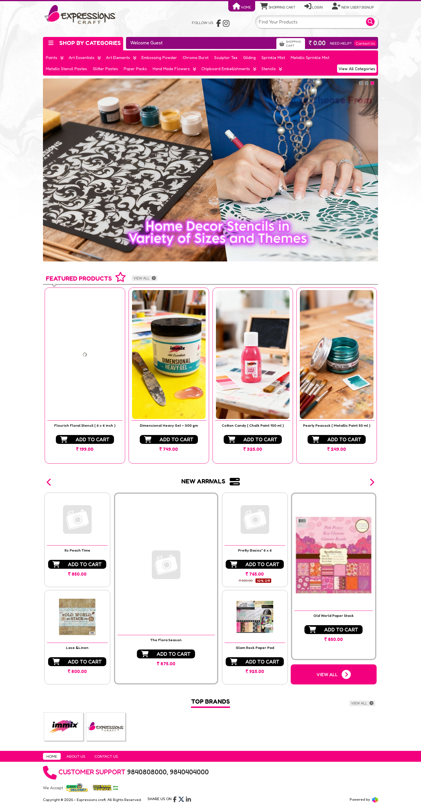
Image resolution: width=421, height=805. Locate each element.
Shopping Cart (281, 7)
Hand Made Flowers (171, 68)
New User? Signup (357, 7)
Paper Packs (135, 68)
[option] (85, 376)
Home (245, 7)
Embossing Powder (159, 57)
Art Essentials (82, 57)
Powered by (360, 799)
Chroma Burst (195, 57)
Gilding (249, 57)
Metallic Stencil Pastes (66, 68)
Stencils (268, 68)
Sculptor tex (225, 57)
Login (317, 7)
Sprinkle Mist (273, 57)
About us (75, 756)
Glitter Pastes (105, 68)
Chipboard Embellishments (225, 68)
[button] (49, 482)
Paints (51, 57)
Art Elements (118, 57)
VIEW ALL (141, 278)
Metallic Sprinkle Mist (310, 57)
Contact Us (365, 43)
